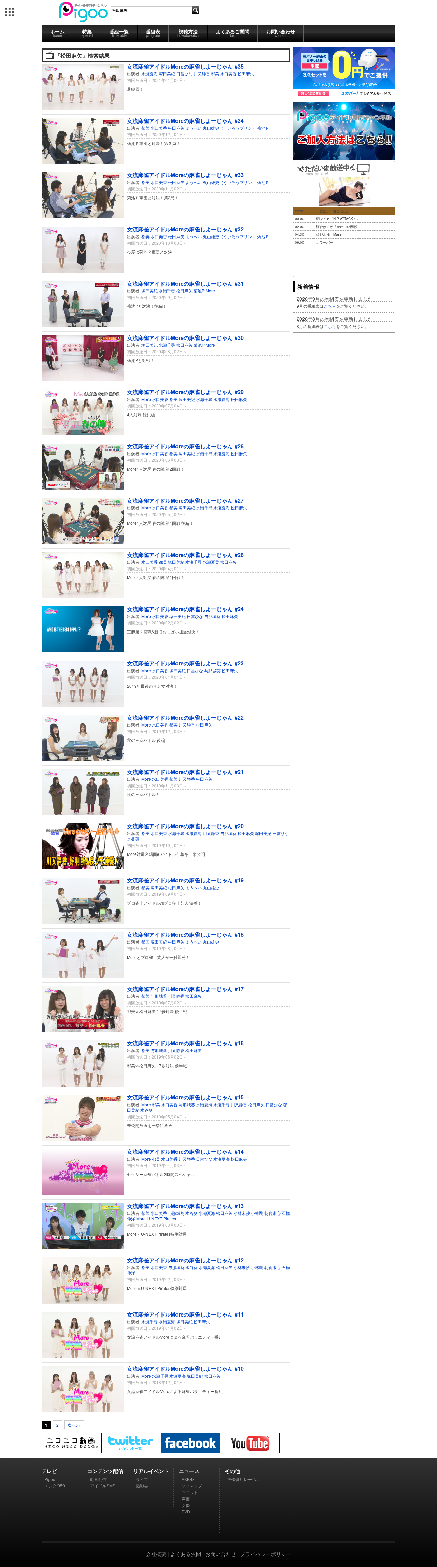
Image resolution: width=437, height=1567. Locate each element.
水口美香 (228, 73)
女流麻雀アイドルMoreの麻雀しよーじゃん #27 (185, 500)
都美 (215, 73)
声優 (186, 1498)
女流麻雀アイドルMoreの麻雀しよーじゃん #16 (185, 1043)
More (210, 290)
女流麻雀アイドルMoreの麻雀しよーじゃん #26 (185, 555)
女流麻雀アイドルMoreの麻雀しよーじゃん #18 (185, 934)
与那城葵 (212, 616)
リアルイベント (151, 1471)
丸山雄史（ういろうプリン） (229, 128)
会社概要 (156, 1553)
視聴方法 (188, 33)
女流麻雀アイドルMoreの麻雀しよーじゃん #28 (185, 446)
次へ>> (74, 1425)
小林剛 (257, 1213)
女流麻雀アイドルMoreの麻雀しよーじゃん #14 (185, 1151)
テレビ (49, 1471)
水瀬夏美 (211, 562)
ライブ (142, 1479)
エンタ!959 (54, 1486)
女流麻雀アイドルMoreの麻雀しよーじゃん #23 (185, 663)
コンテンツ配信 (105, 1471)
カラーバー (324, 242)
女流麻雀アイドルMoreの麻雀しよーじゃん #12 (185, 1260)
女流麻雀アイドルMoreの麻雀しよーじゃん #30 (185, 338)
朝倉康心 (272, 1213)
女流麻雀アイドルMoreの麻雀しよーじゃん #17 (185, 989)
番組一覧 (119, 33)
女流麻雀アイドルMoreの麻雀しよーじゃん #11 (185, 1314)
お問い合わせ (280, 33)
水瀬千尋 (167, 290)
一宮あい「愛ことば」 (333, 211)
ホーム (57, 33)
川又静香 (202, 73)
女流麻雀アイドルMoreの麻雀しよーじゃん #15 (185, 1097)
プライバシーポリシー (265, 1553)
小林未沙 (242, 1213)
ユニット (190, 1492)
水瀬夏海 (149, 73)
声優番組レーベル (243, 1479)
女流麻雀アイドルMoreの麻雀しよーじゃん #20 (185, 826)
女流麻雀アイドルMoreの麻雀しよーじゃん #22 (185, 717)
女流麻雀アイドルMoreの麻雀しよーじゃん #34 (185, 121)
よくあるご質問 (232, 33)
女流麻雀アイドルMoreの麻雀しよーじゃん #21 (185, 772)
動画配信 (98, 1479)
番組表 (153, 33)
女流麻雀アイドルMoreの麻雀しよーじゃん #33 (185, 175)
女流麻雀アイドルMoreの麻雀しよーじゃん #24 (185, 609)
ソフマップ (192, 1486)
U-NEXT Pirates (161, 1218)
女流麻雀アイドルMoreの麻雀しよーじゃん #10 (185, 1368)
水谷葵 (133, 839)
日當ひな (184, 73)
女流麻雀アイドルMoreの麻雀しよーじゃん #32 (185, 229)
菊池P (199, 290)
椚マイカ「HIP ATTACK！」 (338, 218)
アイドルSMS (102, 1486)
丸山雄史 (211, 887)
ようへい (193, 128)
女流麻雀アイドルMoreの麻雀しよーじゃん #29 (185, 392)
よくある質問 (185, 1553)
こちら (330, 306)
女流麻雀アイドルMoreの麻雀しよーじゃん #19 (185, 880)
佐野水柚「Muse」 (330, 234)
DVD (186, 1511)
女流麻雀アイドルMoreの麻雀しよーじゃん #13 (185, 1206)
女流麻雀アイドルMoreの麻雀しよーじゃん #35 (185, 66)
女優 (186, 1505)
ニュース (189, 1471)
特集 (87, 33)
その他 (232, 1471)
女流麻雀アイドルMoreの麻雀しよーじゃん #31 (185, 283)
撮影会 (142, 1486)
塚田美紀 (167, 73)
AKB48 (188, 1479)
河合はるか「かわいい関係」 (338, 226)
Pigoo (49, 1479)
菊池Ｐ (263, 128)
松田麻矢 (246, 73)
